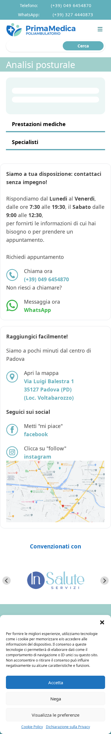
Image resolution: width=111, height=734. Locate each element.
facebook (36, 434)
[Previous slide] (6, 580)
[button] (102, 622)
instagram (37, 456)
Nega (55, 699)
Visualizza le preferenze (55, 715)
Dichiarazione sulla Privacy (68, 726)
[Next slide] (104, 580)
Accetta (55, 682)
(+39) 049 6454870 (71, 5)
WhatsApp (37, 309)
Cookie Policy (32, 726)
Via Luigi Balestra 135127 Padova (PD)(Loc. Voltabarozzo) (49, 389)
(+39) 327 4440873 (73, 14)
